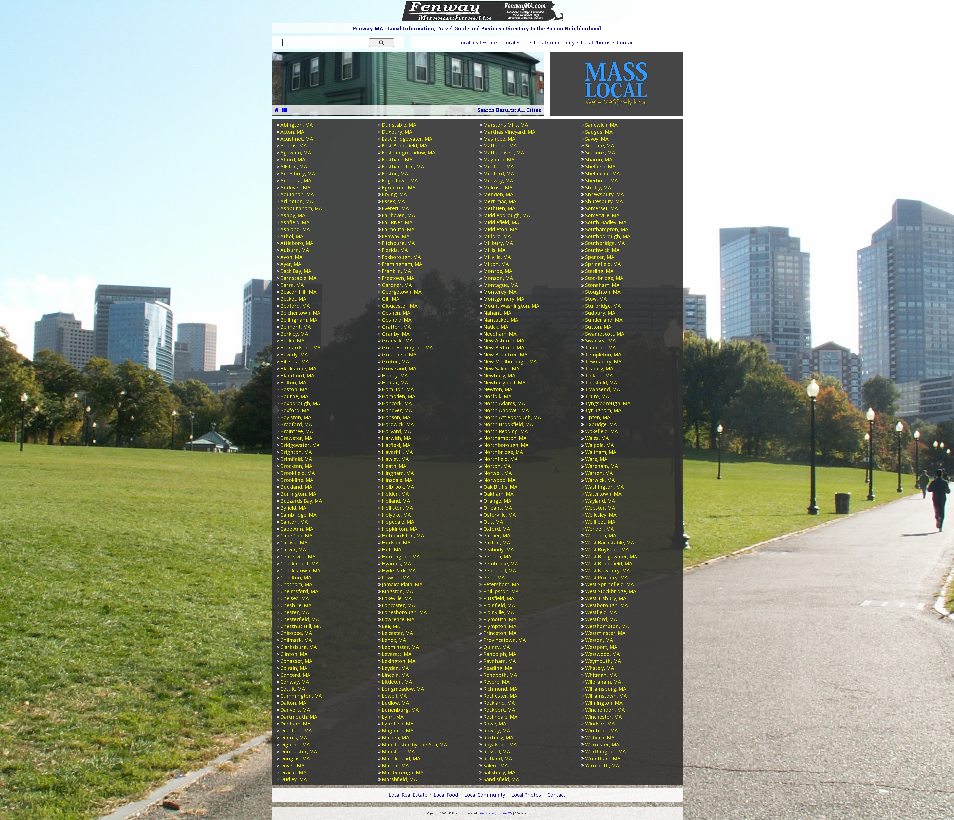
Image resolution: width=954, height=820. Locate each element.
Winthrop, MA (601, 730)
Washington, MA (604, 486)
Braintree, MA (296, 431)
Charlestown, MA (300, 570)
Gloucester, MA (400, 305)
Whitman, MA (601, 675)
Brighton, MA (296, 452)
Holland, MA (396, 500)
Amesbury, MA (297, 173)
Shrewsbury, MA (604, 194)
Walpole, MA (599, 445)
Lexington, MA (399, 661)
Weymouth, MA (603, 661)
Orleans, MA (497, 507)
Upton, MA (597, 417)
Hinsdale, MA (397, 480)
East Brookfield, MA (404, 145)
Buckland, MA (296, 486)
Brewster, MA (296, 438)
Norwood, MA (499, 480)
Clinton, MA (294, 654)
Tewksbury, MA (603, 361)
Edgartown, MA (400, 180)
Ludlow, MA (395, 702)
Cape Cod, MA (296, 535)
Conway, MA (294, 681)
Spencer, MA (599, 257)
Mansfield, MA (398, 751)
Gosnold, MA (397, 319)
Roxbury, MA (498, 737)
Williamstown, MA (606, 695)
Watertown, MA (603, 493)
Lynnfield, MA (398, 723)
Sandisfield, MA (501, 779)
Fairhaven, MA (398, 215)
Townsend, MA (602, 389)
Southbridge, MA (605, 243)
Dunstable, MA (399, 124)
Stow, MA (596, 298)
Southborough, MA (607, 236)
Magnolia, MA (398, 730)
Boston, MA (294, 389)
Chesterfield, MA (299, 619)
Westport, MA (601, 647)
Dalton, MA (293, 702)
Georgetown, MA (402, 292)
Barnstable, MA (298, 278)
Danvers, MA (295, 709)
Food (515, 42)
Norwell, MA (497, 473)
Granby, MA (396, 333)
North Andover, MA (506, 410)
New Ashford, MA (503, 340)
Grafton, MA (396, 326)
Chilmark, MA (296, 640)
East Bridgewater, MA (407, 138)
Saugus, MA (599, 131)
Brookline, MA (296, 480)
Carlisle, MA (294, 542)
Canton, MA (294, 521)
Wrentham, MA (603, 758)
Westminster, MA (605, 633)
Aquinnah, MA (297, 194)
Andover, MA (295, 187)
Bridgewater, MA (300, 445)
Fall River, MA (397, 222)
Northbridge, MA (503, 452)
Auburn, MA (294, 250)
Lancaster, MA (398, 605)
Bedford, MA (295, 305)
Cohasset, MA (296, 661)
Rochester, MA (500, 695)
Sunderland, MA (604, 319)
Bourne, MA (294, 396)
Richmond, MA (500, 688)
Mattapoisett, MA (503, 152)
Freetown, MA (398, 278)
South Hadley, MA (606, 222)
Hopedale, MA (398, 521)
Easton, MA (395, 173)
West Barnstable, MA (609, 542)
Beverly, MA (294, 354)
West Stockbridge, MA (610, 591)
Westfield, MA (601, 612)
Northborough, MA (506, 445)
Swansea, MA (600, 340)
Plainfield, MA (499, 605)
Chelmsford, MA (299, 591)
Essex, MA (393, 201)
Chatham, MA (296, 584)
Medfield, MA (498, 166)
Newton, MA (497, 389)
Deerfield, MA (296, 730)
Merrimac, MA (499, 201)
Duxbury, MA (397, 131)
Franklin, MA (396, 271)
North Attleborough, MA (512, 417)
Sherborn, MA (601, 180)
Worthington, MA (605, 751)
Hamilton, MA (398, 389)
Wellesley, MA (601, 514)
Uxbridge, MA (601, 424)
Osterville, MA (499, 514)
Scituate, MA (599, 145)
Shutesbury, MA (604, 201)
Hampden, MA (398, 396)
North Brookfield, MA (508, 424)
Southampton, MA (606, 229)
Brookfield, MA (297, 473)
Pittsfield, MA (498, 598)
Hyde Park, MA (399, 570)
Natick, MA (495, 326)
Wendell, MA (599, 528)
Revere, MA (496, 681)
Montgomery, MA (503, 298)
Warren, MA (599, 473)
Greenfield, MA (399, 354)
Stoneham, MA (602, 285)
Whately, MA (599, 668)
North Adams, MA (504, 403)
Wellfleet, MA (600, 521)
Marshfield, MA (399, 779)
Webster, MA (600, 507)
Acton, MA (292, 131)
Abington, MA (296, 124)
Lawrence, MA (398, 619)
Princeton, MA (500, 633)
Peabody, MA (498, 549)
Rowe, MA (494, 723)
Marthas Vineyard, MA (509, 131)
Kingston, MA (397, 591)
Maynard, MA (499, 159)
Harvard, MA (396, 431)
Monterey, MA (500, 292)
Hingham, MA (398, 473)
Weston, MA (599, 640)
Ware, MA (596, 459)
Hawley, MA (395, 459)
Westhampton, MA (607, 626)
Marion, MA (395, 765)
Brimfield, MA (296, 459)
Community (554, 42)
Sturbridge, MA (603, 305)
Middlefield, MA (501, 222)
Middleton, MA (500, 229)
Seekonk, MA (600, 152)
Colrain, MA (293, 668)
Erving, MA (394, 194)
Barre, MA (292, 285)
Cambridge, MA (298, 514)
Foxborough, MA (401, 257)
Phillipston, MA (501, 591)
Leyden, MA (395, 668)
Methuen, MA (499, 208)
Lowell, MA (394, 695)
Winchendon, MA (605, 709)
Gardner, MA (397, 285)
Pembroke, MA (500, 563)
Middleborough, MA (506, 215)
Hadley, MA (395, 375)
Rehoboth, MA (500, 675)
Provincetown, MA (504, 640)
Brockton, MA (296, 466)
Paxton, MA (496, 542)
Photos (596, 42)
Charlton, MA (295, 577)
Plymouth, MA (500, 619)
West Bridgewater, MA (611, 556)
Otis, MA (493, 521)
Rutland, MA (497, 758)
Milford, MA (497, 236)
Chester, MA (294, 612)
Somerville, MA (602, 215)
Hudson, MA (396, 542)
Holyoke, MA (396, 514)
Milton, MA (496, 264)
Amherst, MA (295, 180)
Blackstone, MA (298, 368)
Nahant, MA (497, 312)
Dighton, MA (295, 744)
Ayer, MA (290, 264)
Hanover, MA (397, 410)
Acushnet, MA (296, 138)
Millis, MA (494, 250)
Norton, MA (497, 466)
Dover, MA (292, 765)
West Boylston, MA (607, 549)
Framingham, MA (402, 264)
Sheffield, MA (600, 166)
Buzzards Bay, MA (301, 500)
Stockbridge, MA (604, 278)
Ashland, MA (295, 229)
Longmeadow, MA (403, 688)
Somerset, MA (601, 208)
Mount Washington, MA (511, 305)
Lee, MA (391, 626)
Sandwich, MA (601, 124)
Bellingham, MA (298, 319)
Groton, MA (395, 361)
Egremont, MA (399, 187)
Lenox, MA (394, 640)
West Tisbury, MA (605, 598)
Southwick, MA (602, 250)
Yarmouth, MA (602, 765)
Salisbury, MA (499, 772)
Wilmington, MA (604, 702)
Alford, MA (292, 159)
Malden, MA (395, 737)
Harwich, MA (396, 438)
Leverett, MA (397, 654)
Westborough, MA (606, 605)
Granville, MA (397, 340)
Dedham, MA (295, 723)
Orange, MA (497, 500)
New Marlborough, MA (510, 361)
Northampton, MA (505, 438)
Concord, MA (295, 675)
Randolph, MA (499, 654)
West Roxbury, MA (606, 577)
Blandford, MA (297, 375)
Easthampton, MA (403, 166)
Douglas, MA (295, 758)
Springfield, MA (603, 264)
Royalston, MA (500, 744)
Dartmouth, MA (298, 716)
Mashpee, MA (499, 138)
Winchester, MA (603, 716)
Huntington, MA (401, 556)
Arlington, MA (296, 201)
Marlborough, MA (403, 772)
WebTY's (496, 813)
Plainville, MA (498, 612)
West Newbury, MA (607, 570)
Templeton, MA (603, 354)
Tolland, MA (599, 375)
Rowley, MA (496, 730)
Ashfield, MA (295, 222)
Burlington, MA (298, 493)
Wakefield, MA (601, 431)
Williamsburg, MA (605, 688)
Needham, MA (500, 333)
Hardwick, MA (398, 424)
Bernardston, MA (300, 347)
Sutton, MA (598, 326)
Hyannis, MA (396, 563)
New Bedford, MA (503, 347)
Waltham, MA (600, 452)
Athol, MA (291, 236)
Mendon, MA (498, 194)
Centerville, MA (298, 556)
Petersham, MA (501, 584)
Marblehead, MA (401, 758)
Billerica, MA (294, 361)
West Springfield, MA (609, 584)
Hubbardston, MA (403, 535)
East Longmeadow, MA (408, 152)
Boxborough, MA (300, 403)
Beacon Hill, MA (298, 292)
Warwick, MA (600, 480)
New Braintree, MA (505, 354)
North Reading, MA (505, 431)
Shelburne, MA (602, 173)
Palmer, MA (496, 535)
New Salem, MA (501, 368)
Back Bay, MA (295, 271)
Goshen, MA (396, 312)
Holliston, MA (397, 507)
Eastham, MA (397, 159)
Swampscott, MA (604, 333)
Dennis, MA (293, 737)
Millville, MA (497, 257)
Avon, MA (291, 257)
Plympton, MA (500, 626)
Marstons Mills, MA (505, 124)
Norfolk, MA (497, 396)
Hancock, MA (397, 403)
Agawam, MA (295, 152)
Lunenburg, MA (400, 709)
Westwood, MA (602, 654)
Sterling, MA (599, 271)
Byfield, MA (293, 507)
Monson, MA (498, 278)
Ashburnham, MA (301, 208)
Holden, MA (395, 493)
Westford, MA (601, 619)
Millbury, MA (498, 243)
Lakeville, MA (397, 598)
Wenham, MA (600, 535)
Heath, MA (394, 466)
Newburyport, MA (504, 382)
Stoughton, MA (603, 292)
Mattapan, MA (500, 145)
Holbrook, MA (398, 486)
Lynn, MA (393, 716)
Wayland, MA (600, 500)
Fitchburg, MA (398, 243)
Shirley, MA (598, 187)
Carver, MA (293, 549)
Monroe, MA (497, 271)
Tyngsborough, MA (608, 403)
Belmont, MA (295, 326)
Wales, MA (597, 438)
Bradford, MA (296, 424)
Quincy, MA (496, 647)
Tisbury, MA (599, 368)
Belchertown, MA (300, 312)
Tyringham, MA (603, 410)
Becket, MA (293, 298)
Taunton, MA (600, 347)
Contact (626, 42)
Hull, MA (391, 549)
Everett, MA (395, 208)
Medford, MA (498, 173)
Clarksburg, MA (298, 647)
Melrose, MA (498, 187)
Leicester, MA (397, 633)
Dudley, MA (293, 779)
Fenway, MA (396, 236)
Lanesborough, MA (404, 612)
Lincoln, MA (395, 675)
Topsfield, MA (601, 382)
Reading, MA (498, 668)
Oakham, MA (498, 493)
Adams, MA (293, 145)
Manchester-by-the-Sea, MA (414, 744)
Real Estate (477, 42)
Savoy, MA (597, 138)
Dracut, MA (293, 772)
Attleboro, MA (296, 243)
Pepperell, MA (499, 570)
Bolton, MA (293, 382)
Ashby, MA (292, 215)
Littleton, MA (397, 681)
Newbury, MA (499, 375)
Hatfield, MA (396, 445)
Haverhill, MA (397, 452)
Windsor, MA (600, 723)
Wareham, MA (601, 466)
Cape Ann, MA (296, 528)
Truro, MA (597, 396)
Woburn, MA (600, 737)
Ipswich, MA (396, 577)
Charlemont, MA (299, 563)
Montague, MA (500, 285)
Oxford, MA (496, 528)
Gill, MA (390, 298)
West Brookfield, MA (608, 563)
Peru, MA (494, 577)
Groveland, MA (399, 368)
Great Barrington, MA (407, 347)
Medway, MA (498, 180)
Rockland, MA (499, 702)
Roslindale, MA (500, 716)
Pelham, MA (497, 556)
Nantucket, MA (500, 319)
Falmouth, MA (398, 229)
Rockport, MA (499, 709)
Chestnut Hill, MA (300, 626)
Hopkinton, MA (399, 528)
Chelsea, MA (294, 598)
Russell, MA (496, 751)
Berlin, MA (292, 340)
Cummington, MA (301, 695)
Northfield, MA (500, 459)
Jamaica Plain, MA (402, 584)
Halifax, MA (395, 382)
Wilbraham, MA (603, 681)
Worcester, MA (602, 744)
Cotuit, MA (292, 688)
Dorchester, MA (298, 751)
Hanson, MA (396, 417)
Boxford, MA (295, 410)
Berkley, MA (294, 333)
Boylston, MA (295, 417)
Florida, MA (395, 250)
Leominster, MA (400, 647)
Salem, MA (495, 765)
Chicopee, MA (296, 633)
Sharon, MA (598, 159)
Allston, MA (293, 166)
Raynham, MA (499, 661)
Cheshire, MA (296, 605)
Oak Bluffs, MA (500, 486)
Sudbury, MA (600, 312)
